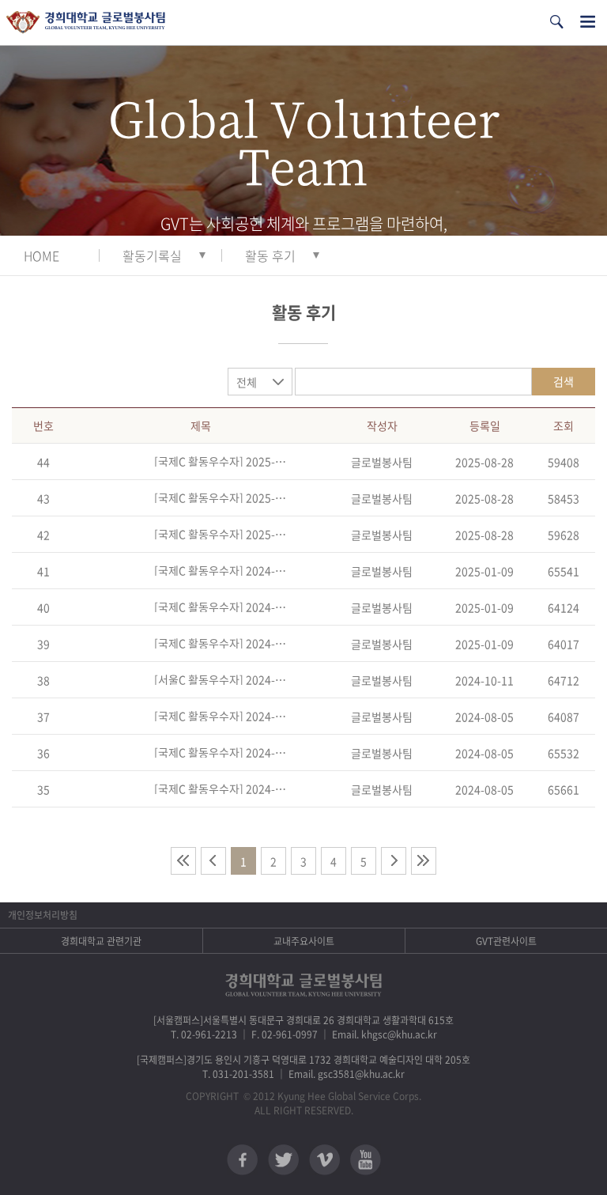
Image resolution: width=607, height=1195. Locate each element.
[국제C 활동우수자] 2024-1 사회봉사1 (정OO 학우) (220, 788)
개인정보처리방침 (42, 915)
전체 (246, 382)
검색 (563, 381)
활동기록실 (152, 255)
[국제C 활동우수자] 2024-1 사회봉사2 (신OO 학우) (220, 752)
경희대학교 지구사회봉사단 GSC (85, 22)
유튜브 (365, 1159)
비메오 (324, 1159)
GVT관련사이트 (506, 941)
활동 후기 (270, 255)
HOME (41, 255)
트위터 (283, 1159)
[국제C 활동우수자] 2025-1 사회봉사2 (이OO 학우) (220, 497)
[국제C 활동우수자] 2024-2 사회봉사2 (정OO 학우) (220, 606)
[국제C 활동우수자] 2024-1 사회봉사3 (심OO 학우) (220, 715)
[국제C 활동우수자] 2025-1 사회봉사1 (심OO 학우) (220, 533)
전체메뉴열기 (587, 21)
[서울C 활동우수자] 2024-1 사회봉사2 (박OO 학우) (220, 679)
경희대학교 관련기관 (101, 941)
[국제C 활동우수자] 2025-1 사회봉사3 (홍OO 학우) (220, 461)
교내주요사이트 (303, 941)
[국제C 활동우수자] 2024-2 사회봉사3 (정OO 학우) (220, 570)
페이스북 (242, 1159)
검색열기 (556, 21)
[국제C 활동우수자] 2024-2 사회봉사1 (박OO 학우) (220, 643)
